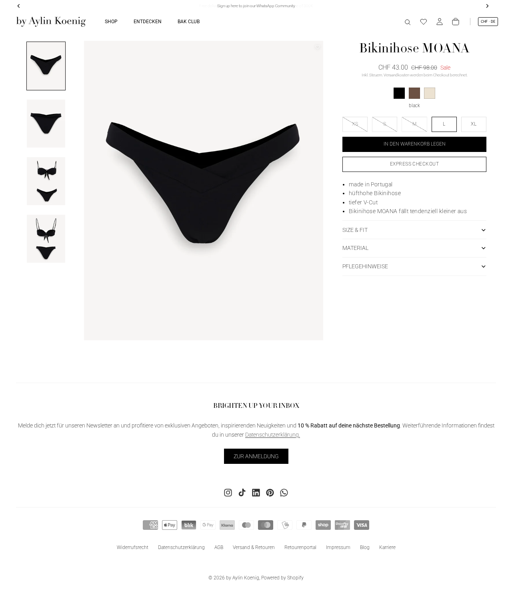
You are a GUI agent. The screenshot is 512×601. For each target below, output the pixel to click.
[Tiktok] (242, 492)
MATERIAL (355, 248)
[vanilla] (429, 93)
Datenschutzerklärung (181, 547)
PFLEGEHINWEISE (365, 266)
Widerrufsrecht (132, 547)
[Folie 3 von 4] (46, 181)
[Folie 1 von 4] (46, 66)
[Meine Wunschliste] (423, 22)
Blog (365, 547)
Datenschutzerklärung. (272, 434)
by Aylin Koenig (242, 578)
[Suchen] (407, 21)
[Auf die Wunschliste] (317, 47)
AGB (218, 547)
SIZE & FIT (355, 230)
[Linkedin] (256, 492)
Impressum (338, 547)
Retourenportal (300, 547)
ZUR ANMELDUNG (256, 456)
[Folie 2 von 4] (46, 124)
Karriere (387, 547)
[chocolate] (414, 93)
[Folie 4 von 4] (46, 239)
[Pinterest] (270, 492)
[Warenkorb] (455, 22)
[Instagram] (228, 492)
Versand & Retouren (254, 547)
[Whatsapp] (284, 492)
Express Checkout (414, 164)
